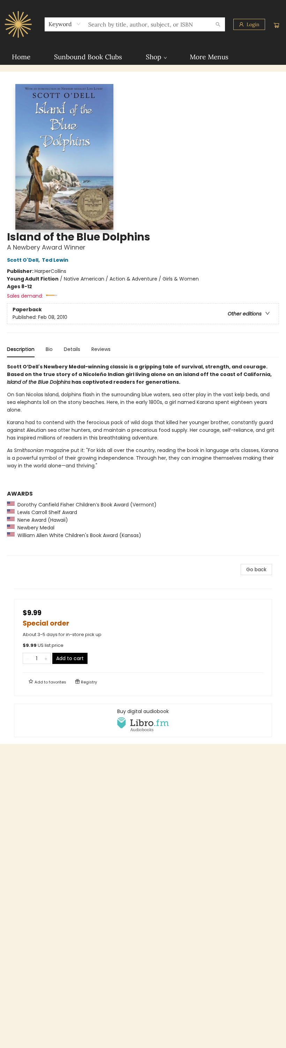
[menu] (143, 57)
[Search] (218, 24)
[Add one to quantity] (46, 658)
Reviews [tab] (101, 349)
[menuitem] (21, 57)
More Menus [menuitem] (209, 57)
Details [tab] (72, 349)
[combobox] (65, 24)
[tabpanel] (143, 459)
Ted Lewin (55, 260)
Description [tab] (21, 349)
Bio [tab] (49, 349)
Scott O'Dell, (24, 260)
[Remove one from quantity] (27, 658)
